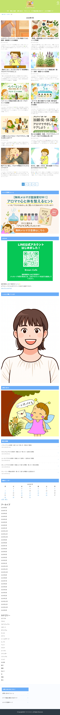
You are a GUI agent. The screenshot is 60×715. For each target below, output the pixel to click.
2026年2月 (4, 525)
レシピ (3, 659)
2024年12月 (4, 566)
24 (30, 495)
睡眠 (2, 668)
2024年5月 (4, 586)
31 (30, 497)
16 (21, 493)
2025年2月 (4, 560)
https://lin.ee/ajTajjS (6, 288)
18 (38, 493)
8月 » (6, 499)
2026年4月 (4, 519)
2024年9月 (4, 575)
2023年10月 (4, 607)
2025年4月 (4, 554)
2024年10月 (4, 572)
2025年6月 (4, 548)
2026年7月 (4, 510)
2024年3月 (4, 592)
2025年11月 (4, 534)
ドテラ (3, 636)
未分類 (3, 662)
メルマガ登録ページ (49, 11)
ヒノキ (3, 642)
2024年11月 (4, 569)
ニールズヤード (5, 639)
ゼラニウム (4, 630)
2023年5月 (4, 610)
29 (13, 497)
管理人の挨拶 (13, 11)
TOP (8, 11)
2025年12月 (4, 531)
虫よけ (3, 671)
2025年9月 (4, 540)
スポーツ (3, 627)
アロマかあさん (29, 712)
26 (46, 495)
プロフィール (27, 11)
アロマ (3, 621)
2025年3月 (4, 557)
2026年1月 (4, 528)
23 (21, 495)
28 (5, 497)
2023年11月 (4, 604)
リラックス (4, 656)
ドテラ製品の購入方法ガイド (37, 11)
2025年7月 (4, 545)
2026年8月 (4, 507)
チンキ (3, 633)
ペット (3, 644)
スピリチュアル (5, 624)
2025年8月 (4, 542)
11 (38, 490)
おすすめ (3, 618)
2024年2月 (4, 595)
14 (5, 493)
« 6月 (2, 499)
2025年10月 (4, 537)
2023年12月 (4, 601)
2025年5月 (4, 551)
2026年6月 (4, 513)
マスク (3, 647)
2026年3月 (4, 522)
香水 (2, 680)
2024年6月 (4, 583)
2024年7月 (4, 581)
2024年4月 (4, 589)
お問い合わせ (20, 11)
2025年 (8, 14)
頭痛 (2, 677)
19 (46, 493)
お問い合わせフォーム (8, 693)
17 (30, 493)
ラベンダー (4, 653)
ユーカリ (3, 650)
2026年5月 (4, 516)
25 (38, 495)
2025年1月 (4, 563)
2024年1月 (4, 598)
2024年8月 (4, 578)
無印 (2, 665)
